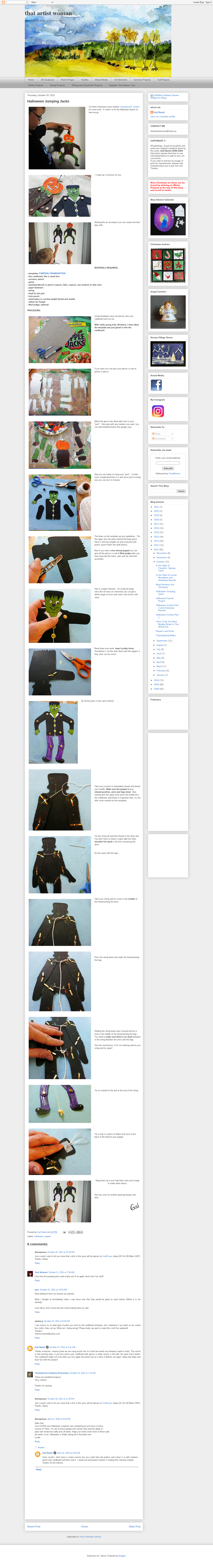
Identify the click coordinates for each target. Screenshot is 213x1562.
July (159, 649)
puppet (48, 1236)
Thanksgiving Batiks (166, 635)
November (162, 557)
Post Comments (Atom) (90, 1537)
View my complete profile (162, 116)
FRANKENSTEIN (57, 273)
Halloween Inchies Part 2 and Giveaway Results (167, 608)
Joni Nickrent (41, 1272)
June (159, 653)
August (160, 645)
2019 (157, 515)
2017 (157, 524)
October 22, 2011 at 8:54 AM (57, 1321)
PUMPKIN (43, 273)
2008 (157, 689)
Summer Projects (142, 79)
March (160, 666)
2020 (157, 511)
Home (31, 79)
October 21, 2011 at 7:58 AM (61, 1272)
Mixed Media (101, 79)
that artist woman (48, 12)
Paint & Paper (67, 79)
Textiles (84, 79)
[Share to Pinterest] (81, 1232)
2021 (157, 507)
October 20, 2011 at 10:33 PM (60, 1252)
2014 (157, 536)
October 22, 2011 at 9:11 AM (62, 1347)
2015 (157, 532)
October (161, 561)
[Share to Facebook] (78, 1232)
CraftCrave (107, 1256)
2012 (157, 545)
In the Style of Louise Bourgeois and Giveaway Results (166, 578)
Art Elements (120, 79)
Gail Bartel (40, 1347)
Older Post (134, 1526)
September (162, 640)
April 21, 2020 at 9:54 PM (58, 1419)
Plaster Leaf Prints (165, 631)
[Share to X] (75, 1232)
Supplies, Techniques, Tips (122, 85)
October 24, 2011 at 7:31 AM (83, 1373)
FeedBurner (175, 473)
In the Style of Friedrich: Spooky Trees (166, 568)
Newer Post (33, 1526)
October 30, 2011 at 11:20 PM (60, 1399)
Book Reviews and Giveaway (165, 585)
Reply (37, 1263)
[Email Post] (64, 1232)
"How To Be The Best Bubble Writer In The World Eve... (167, 624)
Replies (41, 1447)
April (159, 662)
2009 (157, 684)
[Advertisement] (162, 781)
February (161, 670)
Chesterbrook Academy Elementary (52, 1373)
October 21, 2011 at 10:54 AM (53, 1290)
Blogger (122, 1556)
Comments (160, 438)
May (159, 658)
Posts (157, 434)
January (161, 675)
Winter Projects (35, 85)
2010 (157, 680)
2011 (156, 549)
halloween (38, 1236)
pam (37, 1290)
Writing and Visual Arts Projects (87, 85)
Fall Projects (163, 79)
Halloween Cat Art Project (165, 599)
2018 (157, 519)
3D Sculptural (47, 79)
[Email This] (69, 1232)
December (162, 553)
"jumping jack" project (130, 107)
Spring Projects (57, 85)
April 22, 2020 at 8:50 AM (68, 1453)
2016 (157, 528)
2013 (157, 541)
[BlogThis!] (72, 1232)
